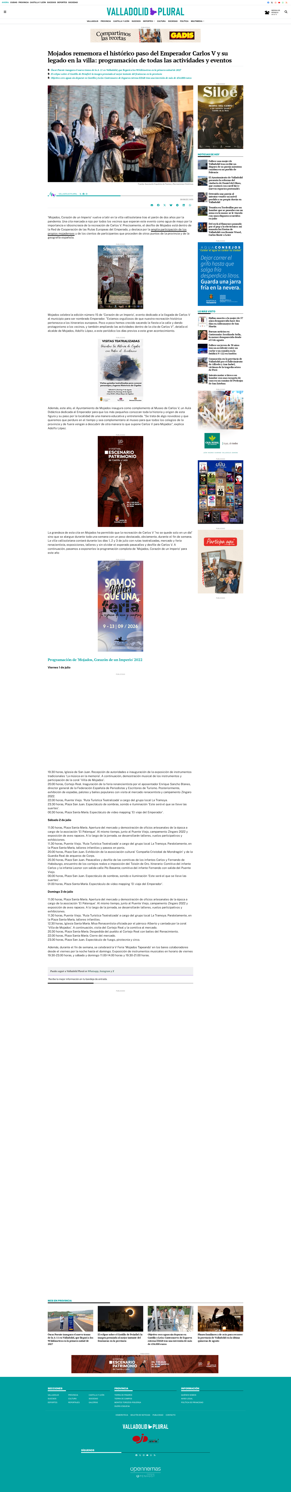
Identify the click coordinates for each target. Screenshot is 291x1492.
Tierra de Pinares (123, 1395)
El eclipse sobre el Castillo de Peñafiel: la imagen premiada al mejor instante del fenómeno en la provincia (106, 74)
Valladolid (53, 1395)
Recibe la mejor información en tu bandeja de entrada (77, 979)
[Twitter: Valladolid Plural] (80, 194)
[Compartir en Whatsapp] (190, 205)
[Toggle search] (286, 12)
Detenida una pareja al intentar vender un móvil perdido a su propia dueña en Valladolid (225, 198)
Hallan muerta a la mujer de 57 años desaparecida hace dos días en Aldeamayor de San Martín (226, 322)
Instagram (105, 971)
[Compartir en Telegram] (177, 205)
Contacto (170, 1415)
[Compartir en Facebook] (158, 205)
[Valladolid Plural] (145, 12)
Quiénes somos (188, 1395)
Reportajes (74, 1402)
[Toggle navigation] (5, 12)
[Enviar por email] (152, 205)
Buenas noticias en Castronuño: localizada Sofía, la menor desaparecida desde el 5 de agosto (225, 335)
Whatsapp (93, 971)
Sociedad (73, 2)
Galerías (93, 1402)
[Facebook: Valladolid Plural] (83, 194)
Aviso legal (187, 1399)
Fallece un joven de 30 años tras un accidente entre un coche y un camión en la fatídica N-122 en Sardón (224, 349)
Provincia (23, 2)
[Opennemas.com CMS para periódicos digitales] (145, 1472)
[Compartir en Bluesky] (171, 205)
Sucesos (51, 2)
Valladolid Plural (68, 194)
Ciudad (13, 2)
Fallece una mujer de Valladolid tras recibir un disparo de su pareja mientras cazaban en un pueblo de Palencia (225, 166)
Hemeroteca (121, 1415)
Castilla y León (38, 2)
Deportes (62, 2)
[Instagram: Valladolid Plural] (86, 194)
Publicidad (157, 1415)
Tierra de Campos (123, 1399)
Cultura (72, 1399)
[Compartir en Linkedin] (184, 205)
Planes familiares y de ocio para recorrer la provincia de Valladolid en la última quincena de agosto (220, 1337)
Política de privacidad (192, 1402)
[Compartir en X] (164, 205)
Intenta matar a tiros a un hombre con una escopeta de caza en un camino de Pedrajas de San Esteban (226, 379)
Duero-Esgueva (122, 1406)
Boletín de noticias (140, 1415)
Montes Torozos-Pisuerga (127, 1402)
